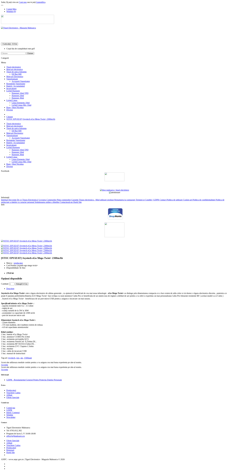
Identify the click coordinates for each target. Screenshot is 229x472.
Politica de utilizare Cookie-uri (180, 200)
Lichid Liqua (11, 100)
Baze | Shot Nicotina (15, 107)
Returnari (10, 450)
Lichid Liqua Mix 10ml (21, 105)
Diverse (9, 110)
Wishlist (9, 415)
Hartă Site (77, 202)
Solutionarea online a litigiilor (47, 202)
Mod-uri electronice (14, 69)
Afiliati (9, 395)
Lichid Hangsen (13, 91)
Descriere (10, 288)
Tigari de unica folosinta (16, 72)
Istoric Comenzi (13, 412)
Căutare (9, 117)
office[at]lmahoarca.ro (15, 436)
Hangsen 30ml (18, 98)
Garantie (75, 200)
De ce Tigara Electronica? (28, 200)
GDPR (9, 410)
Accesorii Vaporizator (21, 81)
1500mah (28, 358)
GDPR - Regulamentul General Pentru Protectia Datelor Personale (34, 380)
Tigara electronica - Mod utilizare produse (96, 200)
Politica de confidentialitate (204, 200)
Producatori (11, 390)
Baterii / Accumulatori (15, 86)
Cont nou (23, 2)
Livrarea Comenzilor (48, 200)
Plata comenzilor (64, 200)
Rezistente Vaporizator (15, 84)
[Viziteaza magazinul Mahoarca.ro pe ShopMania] (115, 219)
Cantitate (4, 284)
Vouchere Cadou (13, 393)
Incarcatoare (11, 88)
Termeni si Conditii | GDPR (148, 200)
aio (21, 358)
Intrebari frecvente (9, 200)
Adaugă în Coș (21, 284)
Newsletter (10, 417)
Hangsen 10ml (18, 95)
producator (18, 263)
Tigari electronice (13, 67)
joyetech (11, 358)
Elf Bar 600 (16, 74)
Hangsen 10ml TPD (20, 93)
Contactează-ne (66, 202)
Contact (163, 200)
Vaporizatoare (12, 79)
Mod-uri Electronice (14, 76)
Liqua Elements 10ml (21, 103)
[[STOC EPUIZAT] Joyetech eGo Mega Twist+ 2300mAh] (26, 241)
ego (17, 358)
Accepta (4, 365)
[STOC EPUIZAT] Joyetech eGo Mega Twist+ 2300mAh (30, 119)
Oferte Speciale (12, 397)
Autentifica (40, 2)
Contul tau (10, 408)
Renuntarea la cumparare (125, 200)
